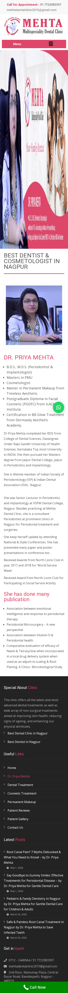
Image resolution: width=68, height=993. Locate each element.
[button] (51, 44)
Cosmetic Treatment (22, 793)
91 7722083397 (50, 4)
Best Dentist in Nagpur (24, 742)
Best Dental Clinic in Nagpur (28, 733)
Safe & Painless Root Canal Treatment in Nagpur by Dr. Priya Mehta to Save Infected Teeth (34, 927)
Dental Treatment (20, 785)
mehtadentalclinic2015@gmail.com (31, 10)
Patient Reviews (19, 810)
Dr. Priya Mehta (19, 776)
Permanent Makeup (22, 802)
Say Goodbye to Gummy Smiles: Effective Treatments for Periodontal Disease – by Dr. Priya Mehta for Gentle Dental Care (33, 880)
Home (12, 768)
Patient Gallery (18, 819)
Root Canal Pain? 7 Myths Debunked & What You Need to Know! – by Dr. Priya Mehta (32, 857)
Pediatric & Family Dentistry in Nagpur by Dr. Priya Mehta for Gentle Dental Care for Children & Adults (33, 904)
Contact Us (15, 827)
